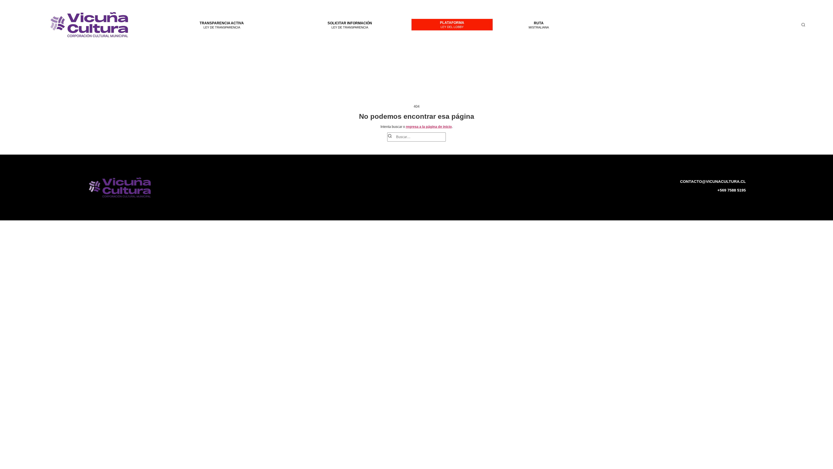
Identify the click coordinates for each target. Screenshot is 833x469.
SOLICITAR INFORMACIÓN (350, 23)
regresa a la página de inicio (429, 127)
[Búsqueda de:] (416, 137)
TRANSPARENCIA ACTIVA (222, 23)
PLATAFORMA (452, 23)
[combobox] (694, 25)
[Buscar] (389, 136)
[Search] (803, 24)
